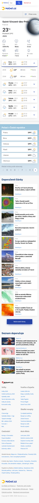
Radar (31, 489)
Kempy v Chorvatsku (7, 435)
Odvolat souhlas (7, 492)
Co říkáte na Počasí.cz (9, 486)
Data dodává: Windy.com (20, 489)
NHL (3, 426)
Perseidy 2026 (32, 454)
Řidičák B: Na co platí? (27, 443)
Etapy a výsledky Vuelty (27, 394)
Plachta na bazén (18, 461)
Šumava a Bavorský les (8, 440)
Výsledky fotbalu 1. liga (8, 416)
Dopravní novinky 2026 (27, 440)
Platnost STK (24, 448)
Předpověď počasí (22, 454)
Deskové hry (22, 470)
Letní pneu (15, 470)
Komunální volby (6, 404)
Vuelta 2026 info (25, 391)
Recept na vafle (25, 424)
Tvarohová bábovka (26, 421)
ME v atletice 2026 (7, 421)
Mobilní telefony (18, 468)
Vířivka (32, 463)
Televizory (29, 470)
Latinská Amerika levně (8, 446)
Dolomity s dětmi (6, 448)
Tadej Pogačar (24, 399)
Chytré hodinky (6, 473)
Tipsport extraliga (6, 418)
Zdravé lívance (25, 418)
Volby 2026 (5, 391)
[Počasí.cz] (9, 8)
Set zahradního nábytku (14, 463)
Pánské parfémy (15, 473)
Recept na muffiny (26, 416)
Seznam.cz (27, 3)
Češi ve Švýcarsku (7, 443)
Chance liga (5, 413)
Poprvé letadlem (6, 438)
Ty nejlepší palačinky (26, 413)
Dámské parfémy (6, 470)
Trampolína (27, 461)
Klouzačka (4, 463)
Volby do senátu (6, 402)
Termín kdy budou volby (8, 399)
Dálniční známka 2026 (27, 438)
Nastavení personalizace (21, 492)
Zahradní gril (25, 463)
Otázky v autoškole (26, 446)
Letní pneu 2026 (25, 435)
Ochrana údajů (6, 489)
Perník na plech (25, 426)
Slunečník (33, 461)
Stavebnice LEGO (29, 468)
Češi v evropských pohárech (18, 456)
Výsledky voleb (6, 396)
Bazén (11, 461)
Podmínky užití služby (24, 486)
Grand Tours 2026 (25, 404)
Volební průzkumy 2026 (8, 394)
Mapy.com (14, 454)
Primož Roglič (24, 402)
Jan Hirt (23, 396)
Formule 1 (4, 424)
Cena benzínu (5, 456)
